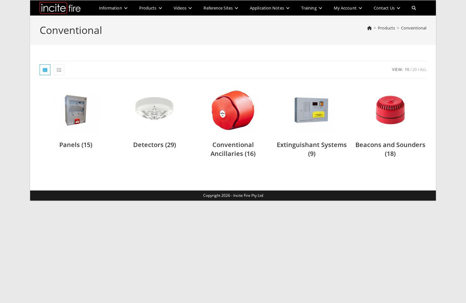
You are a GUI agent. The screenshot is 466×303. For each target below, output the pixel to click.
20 (414, 69)
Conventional (413, 28)
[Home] (369, 28)
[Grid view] (45, 69)
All (423, 69)
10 (407, 69)
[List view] (59, 69)
